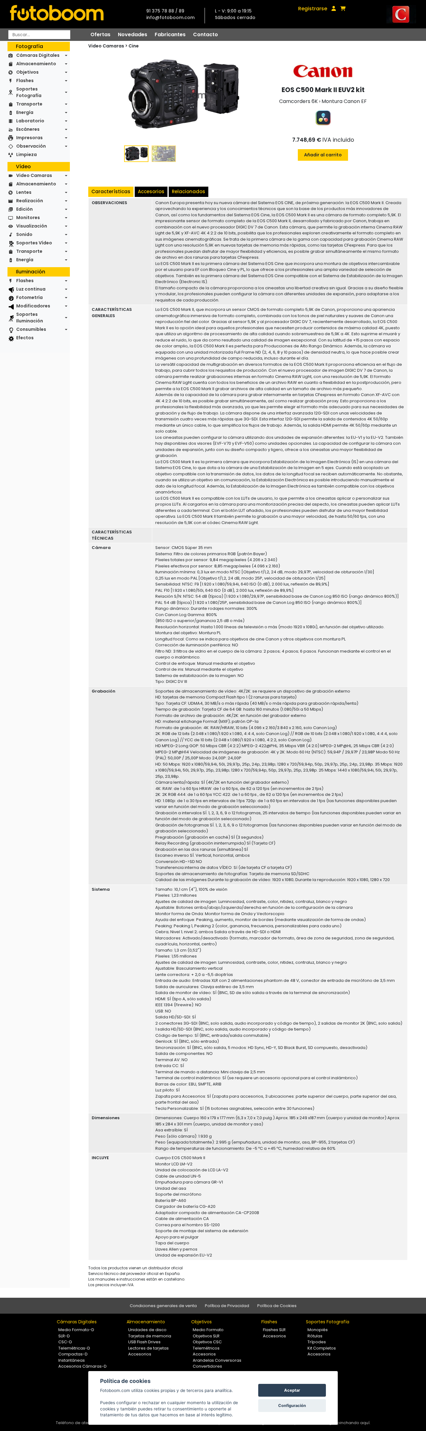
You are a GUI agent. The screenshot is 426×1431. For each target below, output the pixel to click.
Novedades (132, 34)
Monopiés (317, 1330)
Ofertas (100, 34)
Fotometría (29, 297)
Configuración (292, 1405)
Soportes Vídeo (34, 243)
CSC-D (65, 1342)
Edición (24, 209)
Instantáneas (71, 1360)
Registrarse (312, 8)
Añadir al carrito (323, 155)
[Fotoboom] (57, 14)
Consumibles (31, 329)
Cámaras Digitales (38, 55)
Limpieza (26, 154)
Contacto (205, 34)
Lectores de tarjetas (148, 1348)
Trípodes (316, 1342)
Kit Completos (321, 1348)
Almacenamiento (36, 64)
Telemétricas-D (74, 1348)
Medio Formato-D (76, 1330)
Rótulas (314, 1336)
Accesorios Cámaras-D (82, 1366)
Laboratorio (30, 121)
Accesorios (151, 191)
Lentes (23, 192)
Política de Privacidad (227, 1306)
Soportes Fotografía (28, 92)
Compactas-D (73, 1354)
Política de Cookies (277, 1306)
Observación (31, 146)
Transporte (29, 104)
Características (110, 191)
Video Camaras (34, 175)
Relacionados (188, 191)
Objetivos (27, 72)
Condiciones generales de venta (163, 1306)
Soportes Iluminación (29, 317)
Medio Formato (208, 1330)
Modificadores (33, 306)
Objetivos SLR (206, 1336)
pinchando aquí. (353, 1423)
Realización (29, 201)
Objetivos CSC (207, 1342)
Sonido (24, 234)
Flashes (25, 80)
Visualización (31, 226)
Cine (133, 46)
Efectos (25, 338)
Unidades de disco (147, 1330)
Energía (24, 112)
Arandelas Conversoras (217, 1360)
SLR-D (64, 1336)
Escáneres (28, 129)
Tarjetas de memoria (149, 1336)
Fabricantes (170, 34)
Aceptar (292, 1390)
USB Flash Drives (144, 1342)
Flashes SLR (274, 1330)
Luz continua (31, 289)
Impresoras (29, 138)
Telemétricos (206, 1348)
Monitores (28, 217)
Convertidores (207, 1366)
